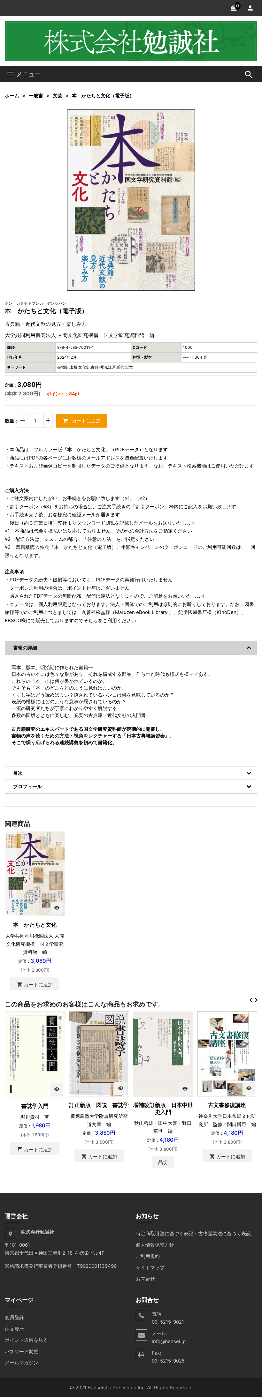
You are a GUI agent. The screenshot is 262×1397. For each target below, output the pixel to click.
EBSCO (13, 620)
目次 (18, 773)
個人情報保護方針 (155, 1245)
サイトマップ (150, 1268)
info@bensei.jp (169, 1341)
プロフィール (27, 786)
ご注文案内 (22, 498)
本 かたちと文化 (35, 925)
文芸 (57, 96)
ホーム (12, 96)
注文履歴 (14, 1329)
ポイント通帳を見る (26, 1340)
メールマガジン (21, 1363)
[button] (189, 115)
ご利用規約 (148, 1256)
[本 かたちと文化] (35, 873)
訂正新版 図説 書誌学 (99, 1105)
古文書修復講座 (227, 1105)
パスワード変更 (21, 1351)
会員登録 (14, 1317)
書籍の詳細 (25, 648)
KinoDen (226, 612)
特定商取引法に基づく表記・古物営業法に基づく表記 (193, 1233)
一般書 (36, 96)
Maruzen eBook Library (141, 612)
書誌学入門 (35, 1106)
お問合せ (145, 1279)
